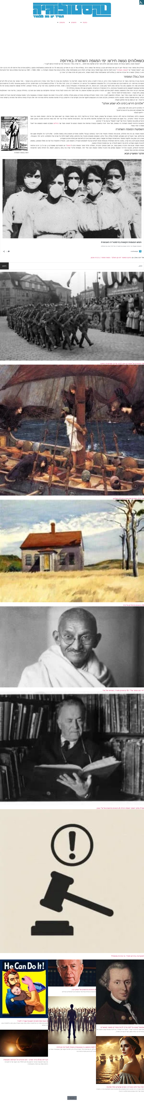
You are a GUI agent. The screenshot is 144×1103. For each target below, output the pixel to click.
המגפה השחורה (122, 70)
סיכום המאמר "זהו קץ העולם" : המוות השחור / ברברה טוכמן (111, 257)
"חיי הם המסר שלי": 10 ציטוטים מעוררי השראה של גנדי (123, 690)
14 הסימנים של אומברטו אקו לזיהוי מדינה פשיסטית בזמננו (122, 364)
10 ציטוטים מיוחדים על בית (133, 605)
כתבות (85, 22)
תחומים (73, 22)
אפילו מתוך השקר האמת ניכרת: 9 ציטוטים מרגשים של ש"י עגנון (120, 808)
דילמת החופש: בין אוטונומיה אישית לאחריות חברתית (76, 1047)
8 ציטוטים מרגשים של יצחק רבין (84, 989)
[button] (72, 1098)
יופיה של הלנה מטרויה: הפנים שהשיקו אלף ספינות (125, 1087)
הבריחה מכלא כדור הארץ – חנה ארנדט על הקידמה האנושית (26, 1060)
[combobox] (77, 265)
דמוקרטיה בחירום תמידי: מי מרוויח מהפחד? (127, 956)
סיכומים (62, 22)
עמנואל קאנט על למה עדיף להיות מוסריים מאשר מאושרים (122, 1027)
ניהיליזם (56, 123)
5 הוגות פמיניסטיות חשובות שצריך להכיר (32, 1021)
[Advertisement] (72, 41)
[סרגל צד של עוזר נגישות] (141, 2)
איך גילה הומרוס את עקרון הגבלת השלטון (128, 499)
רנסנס (69, 145)
